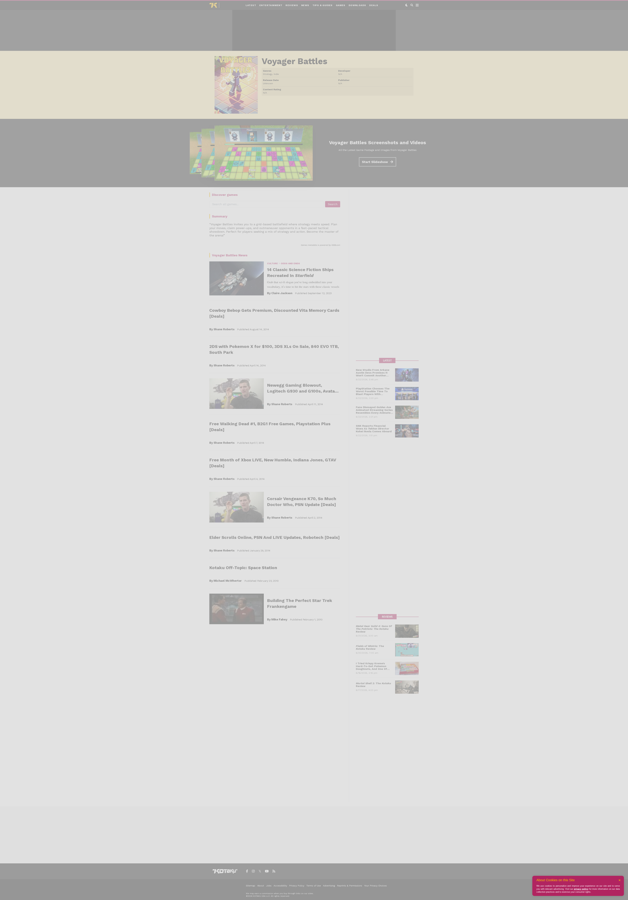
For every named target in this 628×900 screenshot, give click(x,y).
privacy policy (581, 889)
